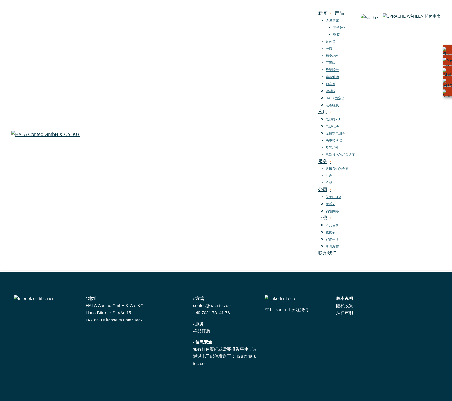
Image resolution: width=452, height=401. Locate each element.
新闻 (322, 13)
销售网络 (332, 211)
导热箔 (330, 42)
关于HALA (333, 197)
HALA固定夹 (335, 98)
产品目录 (332, 225)
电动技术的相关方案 (340, 154)
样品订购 (201, 331)
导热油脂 (332, 77)
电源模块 (332, 126)
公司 (322, 189)
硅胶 (336, 34)
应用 (322, 111)
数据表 (330, 232)
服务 (322, 161)
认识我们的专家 (337, 169)
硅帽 (329, 49)
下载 (322, 217)
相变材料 (332, 56)
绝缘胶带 (332, 70)
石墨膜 (330, 63)
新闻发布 (332, 246)
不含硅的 (339, 27)
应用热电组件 (335, 133)
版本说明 (344, 298)
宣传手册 (332, 239)
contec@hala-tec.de (212, 305)
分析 (329, 183)
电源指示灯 (334, 119)
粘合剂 (330, 84)
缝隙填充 (332, 20)
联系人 (330, 204)
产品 (339, 13)
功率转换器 (334, 140)
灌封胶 (330, 91)
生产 (329, 176)
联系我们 (327, 253)
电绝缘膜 (332, 105)
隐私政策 (344, 305)
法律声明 (344, 312)
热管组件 (332, 147)
